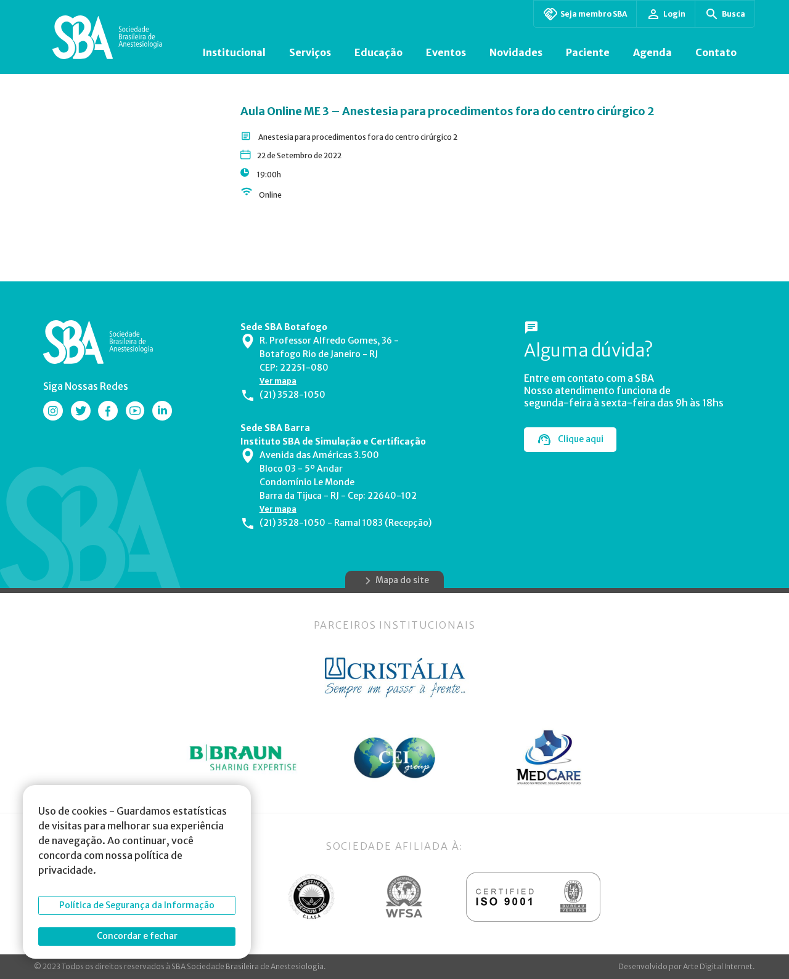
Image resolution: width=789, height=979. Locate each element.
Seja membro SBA (593, 13)
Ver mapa (278, 380)
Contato (716, 52)
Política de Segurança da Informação (137, 905)
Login (674, 13)
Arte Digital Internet (718, 966)
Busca (733, 13)
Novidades (515, 52)
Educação (378, 52)
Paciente (588, 52)
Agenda (652, 52)
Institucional (234, 52)
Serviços (310, 52)
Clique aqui (580, 439)
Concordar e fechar (137, 935)
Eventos (446, 52)
